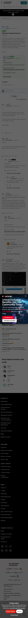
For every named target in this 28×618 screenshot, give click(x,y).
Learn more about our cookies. (17, 608)
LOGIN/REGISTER (8, 317)
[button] (14, 615)
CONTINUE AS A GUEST (9, 320)
